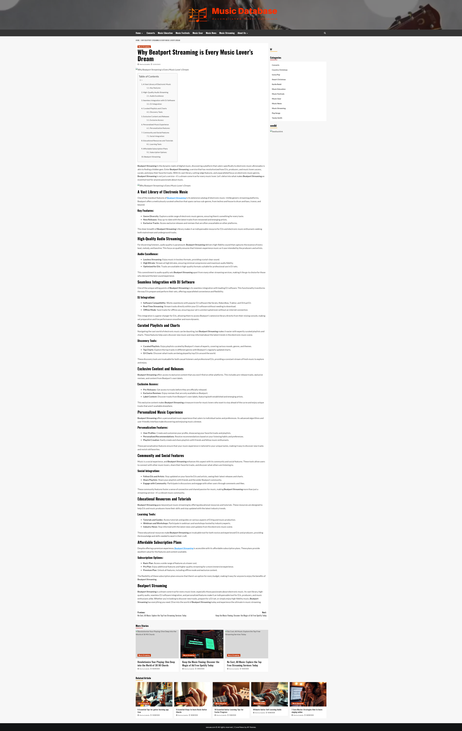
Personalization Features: (160, 128)
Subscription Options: (158, 152)
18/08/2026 (194, 715)
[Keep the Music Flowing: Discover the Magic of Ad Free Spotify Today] (201, 644)
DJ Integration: (156, 104)
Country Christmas (280, 70)
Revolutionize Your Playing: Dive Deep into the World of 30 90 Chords (156, 663)
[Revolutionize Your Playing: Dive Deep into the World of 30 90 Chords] (157, 644)
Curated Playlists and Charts (155, 108)
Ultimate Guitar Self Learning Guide (267, 709)
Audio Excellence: (157, 96)
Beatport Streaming (152, 157)
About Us (242, 32)
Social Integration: (157, 136)
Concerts (151, 32)
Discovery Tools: (156, 112)
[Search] (324, 33)
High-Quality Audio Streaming (155, 92)
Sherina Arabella (145, 64)
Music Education (165, 32)
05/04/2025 (156, 669)
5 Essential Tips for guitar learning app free (153, 710)
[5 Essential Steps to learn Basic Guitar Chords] (192, 694)
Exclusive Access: (157, 120)
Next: (241, 614)
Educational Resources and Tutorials (158, 140)
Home (138, 32)
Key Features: (155, 88)
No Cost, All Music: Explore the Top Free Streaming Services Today (244, 663)
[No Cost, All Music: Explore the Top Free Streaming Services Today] (246, 644)
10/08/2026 (271, 713)
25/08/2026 (156, 715)
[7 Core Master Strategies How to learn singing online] (308, 694)
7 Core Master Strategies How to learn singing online (307, 710)
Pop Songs (276, 113)
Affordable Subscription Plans (155, 148)
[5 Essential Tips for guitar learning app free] (154, 694)
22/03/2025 (156, 64)
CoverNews (239, 727)
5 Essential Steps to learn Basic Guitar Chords (191, 710)
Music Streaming (227, 32)
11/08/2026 (232, 715)
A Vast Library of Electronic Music (157, 84)
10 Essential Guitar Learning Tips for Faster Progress (229, 710)
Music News (211, 32)
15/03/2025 (245, 669)
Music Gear (198, 32)
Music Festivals (183, 32)
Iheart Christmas (279, 79)
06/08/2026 (310, 715)
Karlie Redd (276, 84)
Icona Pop (276, 75)
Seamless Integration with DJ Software (159, 100)
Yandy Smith (277, 118)
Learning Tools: (156, 144)
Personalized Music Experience (156, 124)
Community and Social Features (156, 132)
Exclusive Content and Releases (156, 116)
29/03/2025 (200, 669)
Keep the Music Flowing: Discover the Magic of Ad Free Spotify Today (200, 663)
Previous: (162, 614)
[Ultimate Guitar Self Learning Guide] (269, 694)
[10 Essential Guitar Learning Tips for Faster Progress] (231, 694)
